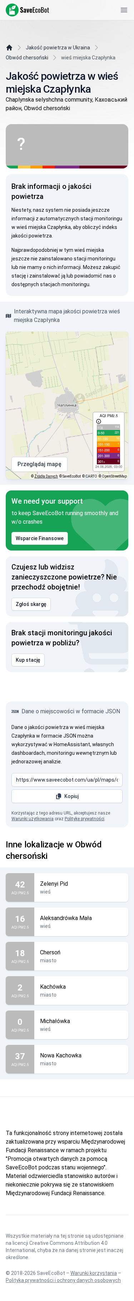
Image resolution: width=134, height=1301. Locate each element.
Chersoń (50, 952)
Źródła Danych (46, 476)
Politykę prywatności (84, 818)
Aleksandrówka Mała (66, 918)
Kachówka (53, 986)
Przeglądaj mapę (39, 464)
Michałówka (55, 1021)
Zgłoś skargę (31, 604)
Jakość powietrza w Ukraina (58, 47)
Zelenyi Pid (54, 883)
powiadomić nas (93, 276)
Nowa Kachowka (60, 1055)
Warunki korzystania (93, 1273)
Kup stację (28, 660)
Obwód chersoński (27, 57)
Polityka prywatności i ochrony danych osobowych (63, 1280)
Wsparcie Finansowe (40, 538)
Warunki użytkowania (32, 818)
